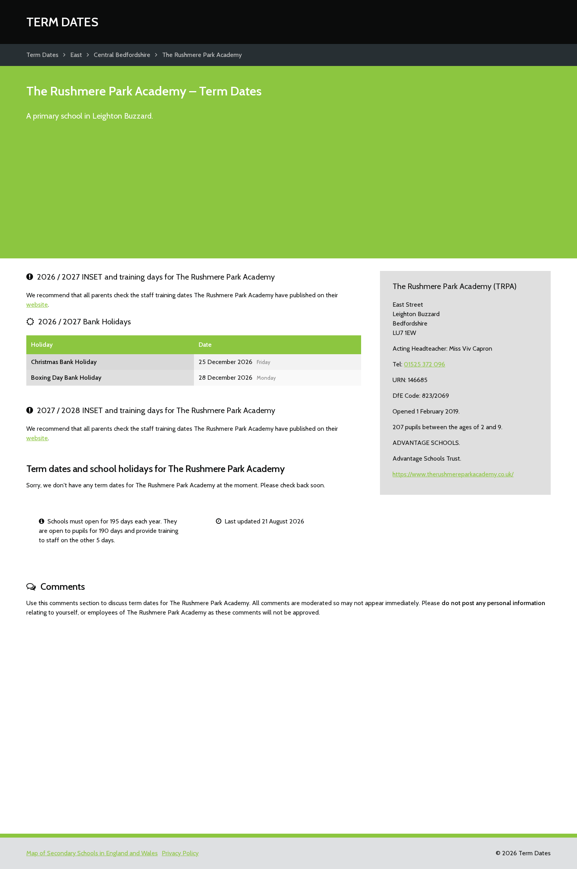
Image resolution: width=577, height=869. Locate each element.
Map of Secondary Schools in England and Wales (92, 853)
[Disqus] (288, 722)
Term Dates (62, 21)
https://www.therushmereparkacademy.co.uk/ (453, 474)
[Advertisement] (288, 193)
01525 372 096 (424, 364)
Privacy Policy (180, 853)
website (37, 304)
